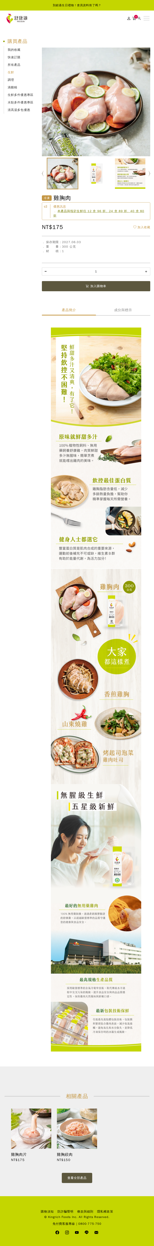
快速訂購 (14, 57)
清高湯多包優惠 (19, 110)
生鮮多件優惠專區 (20, 95)
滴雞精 (12, 87)
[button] (146, 18)
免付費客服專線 (64, 1224)
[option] (77, 5)
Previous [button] (43, 174)
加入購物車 (98, 286)
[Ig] (67, 1233)
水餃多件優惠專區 (20, 102)
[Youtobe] (77, 1233)
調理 (11, 80)
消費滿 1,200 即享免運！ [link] (77, 5)
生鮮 (11, 72)
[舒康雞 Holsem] (17, 19)
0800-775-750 (89, 1224)
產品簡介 (69, 310)
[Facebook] (57, 1233)
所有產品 (14, 65)
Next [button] (149, 174)
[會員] (129, 18)
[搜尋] (139, 18)
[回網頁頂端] (146, 1079)
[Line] (87, 1233)
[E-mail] (96, 1233)
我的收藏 (14, 50)
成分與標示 (123, 310)
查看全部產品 (77, 1178)
